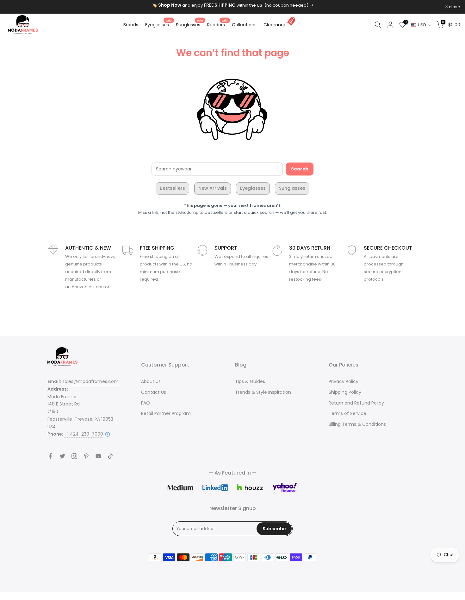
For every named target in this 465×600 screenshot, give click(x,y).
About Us (151, 381)
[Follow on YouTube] (98, 456)
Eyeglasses (158, 24)
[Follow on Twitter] (62, 456)
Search (299, 169)
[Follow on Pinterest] (86, 456)
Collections (244, 25)
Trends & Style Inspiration (263, 392)
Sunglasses (189, 24)
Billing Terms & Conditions (357, 424)
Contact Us (153, 392)
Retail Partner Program (166, 413)
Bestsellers (172, 188)
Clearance (275, 25)
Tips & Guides (250, 381)
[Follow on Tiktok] (110, 456)
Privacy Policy (343, 381)
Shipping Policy (345, 392)
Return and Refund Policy (356, 403)
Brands (130, 25)
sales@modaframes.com (90, 381)
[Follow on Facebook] (50, 456)
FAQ (145, 403)
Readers (217, 24)
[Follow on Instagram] (74, 456)
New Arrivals (212, 188)
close (14, 7)
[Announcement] (232, 5)
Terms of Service (347, 413)
